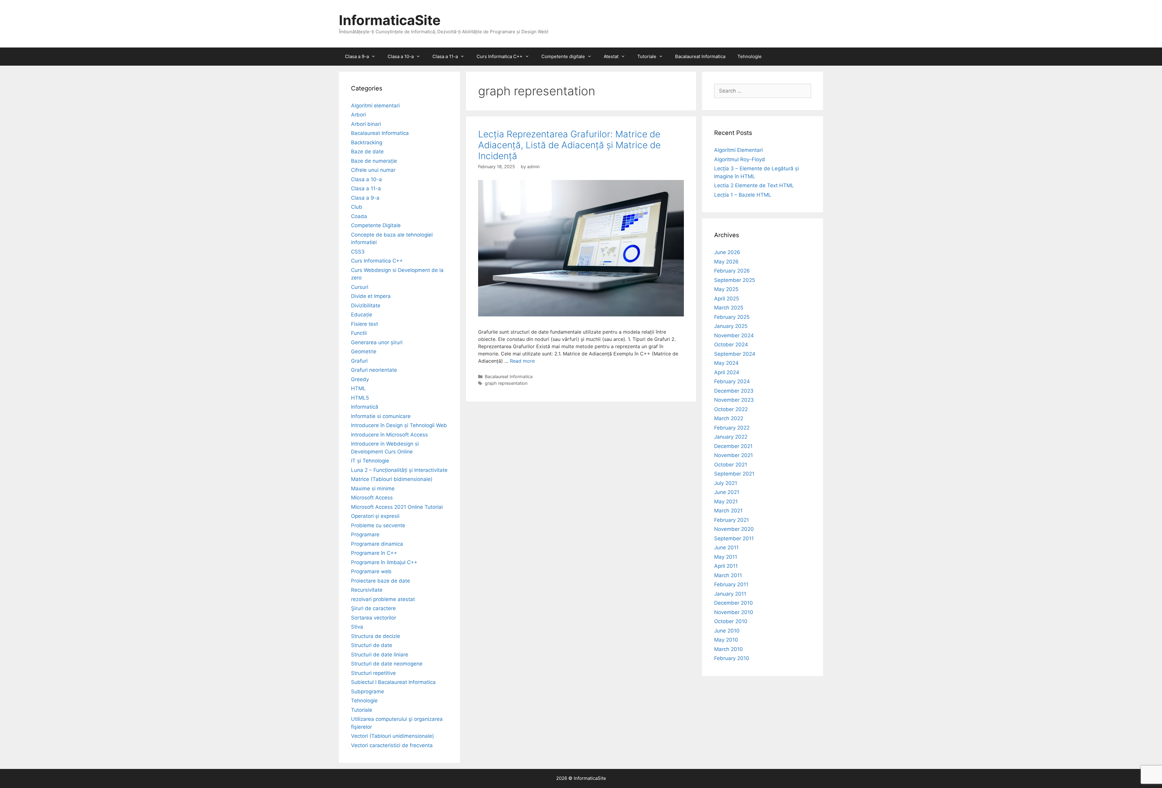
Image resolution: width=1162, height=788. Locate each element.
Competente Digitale (376, 225)
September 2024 (734, 354)
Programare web (371, 571)
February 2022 (732, 428)
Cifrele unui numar (373, 170)
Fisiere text (364, 324)
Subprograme (367, 691)
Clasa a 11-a (445, 56)
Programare (365, 534)
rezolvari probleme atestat (383, 599)
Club (356, 207)
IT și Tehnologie (370, 461)
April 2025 (726, 299)
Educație (361, 315)
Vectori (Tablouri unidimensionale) (392, 736)
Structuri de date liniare (379, 655)
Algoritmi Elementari (738, 150)
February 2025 (732, 317)
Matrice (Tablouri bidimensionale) (391, 479)
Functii (359, 333)
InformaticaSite (390, 20)
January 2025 (730, 326)
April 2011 (726, 566)
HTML (358, 388)
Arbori (358, 115)
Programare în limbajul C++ (384, 562)
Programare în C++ (374, 553)
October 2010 (730, 621)
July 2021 (725, 483)
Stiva (357, 627)
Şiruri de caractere (373, 608)
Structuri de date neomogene (386, 664)
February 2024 (732, 381)
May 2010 (726, 640)
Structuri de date (371, 645)
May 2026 (726, 262)
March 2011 (728, 575)
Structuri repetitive (373, 673)
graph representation (506, 383)
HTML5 (360, 398)
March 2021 (728, 511)
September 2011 (734, 538)
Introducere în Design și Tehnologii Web (399, 425)
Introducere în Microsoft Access (389, 435)
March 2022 (728, 418)
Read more (522, 361)
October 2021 (730, 465)
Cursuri (359, 287)
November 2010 (733, 612)
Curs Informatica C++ (500, 56)
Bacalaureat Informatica (700, 56)
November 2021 (733, 455)
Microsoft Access (372, 498)
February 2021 (731, 520)
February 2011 (731, 584)
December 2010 (733, 603)
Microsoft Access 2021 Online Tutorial (397, 507)
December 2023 (733, 391)
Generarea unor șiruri (376, 342)
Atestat (611, 56)
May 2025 (726, 289)
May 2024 (726, 363)
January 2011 (730, 594)
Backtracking (366, 142)
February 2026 (732, 271)
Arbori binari (366, 124)
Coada (359, 216)
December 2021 (733, 446)
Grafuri (359, 361)
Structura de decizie (375, 636)
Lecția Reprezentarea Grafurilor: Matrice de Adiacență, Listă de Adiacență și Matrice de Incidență (569, 145)
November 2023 (734, 400)
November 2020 (734, 529)
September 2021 (734, 474)
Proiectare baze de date (380, 581)
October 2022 (731, 409)
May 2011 (725, 557)
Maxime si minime (373, 489)
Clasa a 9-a (357, 56)
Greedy (360, 379)
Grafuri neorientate (374, 370)
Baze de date (367, 152)
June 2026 (727, 252)
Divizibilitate (365, 305)
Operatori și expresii (375, 516)
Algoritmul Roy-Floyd (739, 159)
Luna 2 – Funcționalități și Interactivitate (399, 470)
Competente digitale (563, 56)
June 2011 (726, 547)
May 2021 (726, 502)
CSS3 (358, 252)
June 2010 (727, 631)
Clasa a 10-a (401, 56)
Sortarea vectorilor (373, 618)
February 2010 (731, 658)
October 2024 (731, 345)
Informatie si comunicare (381, 416)
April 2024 (726, 372)
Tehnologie (749, 56)
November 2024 (734, 335)
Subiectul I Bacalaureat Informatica (393, 682)
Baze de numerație (374, 161)
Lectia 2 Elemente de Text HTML (754, 185)
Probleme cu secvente (378, 525)
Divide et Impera (371, 296)
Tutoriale (646, 56)
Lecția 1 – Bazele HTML (742, 195)
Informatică (364, 407)
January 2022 (730, 437)
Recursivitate (366, 590)
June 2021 (726, 492)
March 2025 (728, 308)
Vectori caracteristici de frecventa (392, 745)
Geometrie (363, 351)
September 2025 (734, 280)
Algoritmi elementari (375, 106)
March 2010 (728, 649)
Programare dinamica (377, 544)
